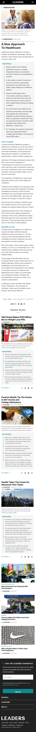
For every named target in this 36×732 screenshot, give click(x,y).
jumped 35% (24, 354)
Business (4, 697)
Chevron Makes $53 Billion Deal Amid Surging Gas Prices (15, 618)
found (12, 546)
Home (5, 299)
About (11, 722)
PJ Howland (6, 322)
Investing (21, 322)
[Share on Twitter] (18, 304)
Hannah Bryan (7, 39)
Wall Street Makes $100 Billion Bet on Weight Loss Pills (16, 318)
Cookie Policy (21, 722)
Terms (27, 722)
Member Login (19, 725)
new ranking (16, 519)
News (10, 299)
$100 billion (24, 372)
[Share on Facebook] (15, 304)
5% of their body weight (15, 363)
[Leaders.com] (18, 2)
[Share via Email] (21, 304)
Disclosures (4, 725)
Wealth (20, 404)
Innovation (9, 7)
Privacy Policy (15, 685)
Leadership (5, 702)
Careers (15, 722)
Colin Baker (6, 591)
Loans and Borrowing (7, 584)
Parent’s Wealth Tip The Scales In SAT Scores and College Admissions (16, 400)
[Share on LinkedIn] (24, 304)
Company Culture (6, 646)
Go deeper (5, 388)
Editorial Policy (11, 725)
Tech (19, 487)
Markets (3, 615)
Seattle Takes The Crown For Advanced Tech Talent (15, 483)
